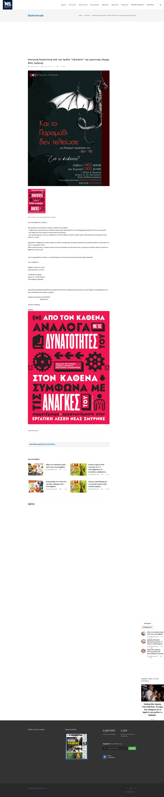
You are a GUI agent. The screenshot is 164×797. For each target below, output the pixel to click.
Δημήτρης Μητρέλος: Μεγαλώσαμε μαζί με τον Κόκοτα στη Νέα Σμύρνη (155, 644)
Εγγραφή (132, 750)
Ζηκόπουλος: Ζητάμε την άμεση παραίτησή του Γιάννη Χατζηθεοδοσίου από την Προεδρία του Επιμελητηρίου (152, 712)
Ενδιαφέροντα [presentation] (147, 629)
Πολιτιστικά (36, 15)
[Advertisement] (82, 36)
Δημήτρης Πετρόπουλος (48, 66)
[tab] (148, 626)
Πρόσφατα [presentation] (147, 626)
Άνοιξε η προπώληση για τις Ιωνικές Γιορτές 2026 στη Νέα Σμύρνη (97, 486)
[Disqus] (69, 536)
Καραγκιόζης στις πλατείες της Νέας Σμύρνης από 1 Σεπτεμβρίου (56, 486)
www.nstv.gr (43, 790)
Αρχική (80, 15)
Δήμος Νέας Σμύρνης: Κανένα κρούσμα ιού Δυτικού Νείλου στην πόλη (155, 654)
